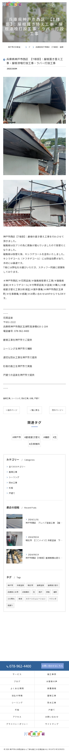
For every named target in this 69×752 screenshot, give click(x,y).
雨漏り (10, 605)
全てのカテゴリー (17, 466)
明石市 (30, 585)
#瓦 (55, 437)
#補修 (46, 437)
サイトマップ (52, 723)
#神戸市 (17, 437)
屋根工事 (6, 398)
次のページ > (57, 410)
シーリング (15, 398)
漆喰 (48, 592)
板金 (20, 598)
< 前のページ (11, 410)
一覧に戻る (34, 410)
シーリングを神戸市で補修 (17, 348)
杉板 (31, 398)
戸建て (36, 398)
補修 (55, 592)
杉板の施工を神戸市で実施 (17, 366)
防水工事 (24, 398)
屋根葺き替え (53, 585)
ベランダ (52, 598)
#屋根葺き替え (32, 437)
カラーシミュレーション (35, 598)
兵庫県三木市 (13, 592)
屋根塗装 (40, 585)
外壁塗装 (20, 585)
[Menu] (59, 4)
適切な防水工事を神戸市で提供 (20, 357)
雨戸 (40, 592)
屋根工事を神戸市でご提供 (17, 339)
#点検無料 (34, 443)
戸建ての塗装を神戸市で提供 (18, 374)
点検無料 (25, 592)
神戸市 (10, 585)
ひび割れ (11, 598)
